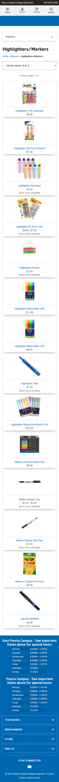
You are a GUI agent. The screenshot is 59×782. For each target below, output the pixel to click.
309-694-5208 (51, 2)
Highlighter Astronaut (29, 185)
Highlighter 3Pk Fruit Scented (29, 148)
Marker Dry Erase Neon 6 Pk (29, 462)
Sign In (22, 12)
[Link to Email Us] (29, 767)
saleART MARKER (29, 618)
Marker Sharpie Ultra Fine (29, 540)
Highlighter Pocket (29, 267)
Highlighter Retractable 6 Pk (29, 308)
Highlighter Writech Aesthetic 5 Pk (29, 424)
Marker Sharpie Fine (29, 499)
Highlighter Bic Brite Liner (29, 226)
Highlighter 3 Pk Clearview (29, 110)
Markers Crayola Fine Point (29, 581)
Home (5, 56)
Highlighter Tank (29, 383)
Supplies (14, 56)
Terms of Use (33, 778)
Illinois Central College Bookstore (17, 2)
